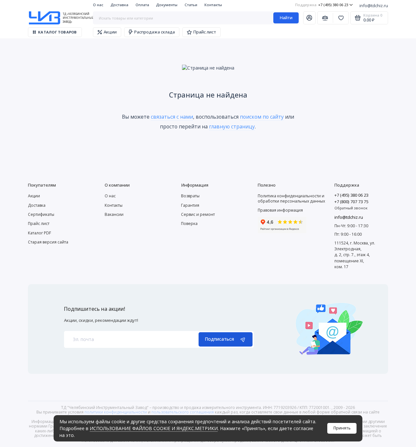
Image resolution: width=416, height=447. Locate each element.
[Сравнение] (325, 17)
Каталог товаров (57, 32)
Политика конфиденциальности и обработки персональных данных (291, 198)
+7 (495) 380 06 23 (321, 4)
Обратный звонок (351, 207)
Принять (342, 428)
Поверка (189, 223)
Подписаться (219, 339)
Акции (110, 32)
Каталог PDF (39, 233)
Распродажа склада (154, 32)
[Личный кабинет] (309, 17)
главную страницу (232, 126)
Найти (286, 17)
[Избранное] (340, 17)
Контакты (213, 4)
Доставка (119, 4)
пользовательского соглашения (182, 412)
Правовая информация (280, 210)
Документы (166, 4)
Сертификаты (41, 214)
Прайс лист (204, 32)
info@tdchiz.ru (373, 5)
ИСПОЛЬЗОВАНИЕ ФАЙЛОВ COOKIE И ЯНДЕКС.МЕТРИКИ (154, 428)
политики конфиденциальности (115, 412)
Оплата (142, 4)
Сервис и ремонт (198, 214)
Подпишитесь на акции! (94, 309)
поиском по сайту (262, 116)
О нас (98, 4)
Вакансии (114, 214)
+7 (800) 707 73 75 (351, 201)
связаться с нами (172, 116)
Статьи (191, 4)
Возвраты (190, 196)
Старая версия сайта (48, 242)
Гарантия (190, 205)
